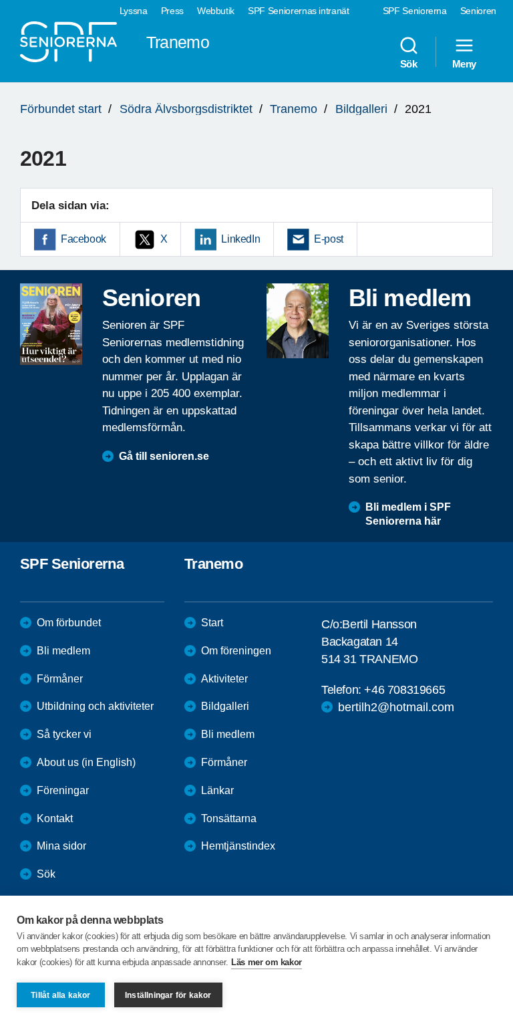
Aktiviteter (224, 678)
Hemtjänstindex (238, 846)
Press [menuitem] (172, 10)
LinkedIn (240, 239)
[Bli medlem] (298, 320)
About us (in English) (86, 762)
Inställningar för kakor (168, 995)
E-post (328, 239)
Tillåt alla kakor (60, 995)
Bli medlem (63, 650)
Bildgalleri (361, 109)
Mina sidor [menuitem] (61, 846)
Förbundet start (61, 109)
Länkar (217, 790)
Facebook (83, 239)
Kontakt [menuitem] (55, 818)
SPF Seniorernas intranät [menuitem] (298, 10)
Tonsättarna (228, 818)
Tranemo (293, 109)
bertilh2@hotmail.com (396, 707)
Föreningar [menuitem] (63, 790)
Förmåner (60, 678)
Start (212, 622)
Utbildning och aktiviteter (95, 706)
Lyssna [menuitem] (134, 10)
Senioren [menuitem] (478, 10)
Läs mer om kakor (266, 962)
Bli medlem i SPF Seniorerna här (408, 514)
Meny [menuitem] (464, 63)
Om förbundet (69, 622)
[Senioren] (51, 324)
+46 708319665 (404, 689)
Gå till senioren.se (164, 456)
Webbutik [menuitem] (215, 10)
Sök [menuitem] (408, 63)
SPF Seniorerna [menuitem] (415, 10)
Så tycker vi (64, 734)
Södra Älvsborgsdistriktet (186, 109)
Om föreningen (236, 650)
